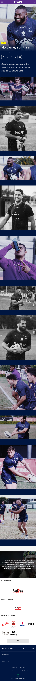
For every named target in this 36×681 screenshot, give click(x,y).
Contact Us (17, 671)
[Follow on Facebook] (27, 648)
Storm (4, 43)
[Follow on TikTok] (23, 648)
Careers (8, 671)
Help (12, 671)
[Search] (34, 2)
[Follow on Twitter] (30, 648)
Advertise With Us (25, 671)
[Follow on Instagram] (33, 648)
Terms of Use (14, 667)
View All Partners (18, 641)
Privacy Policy (22, 667)
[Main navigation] (2, 2)
